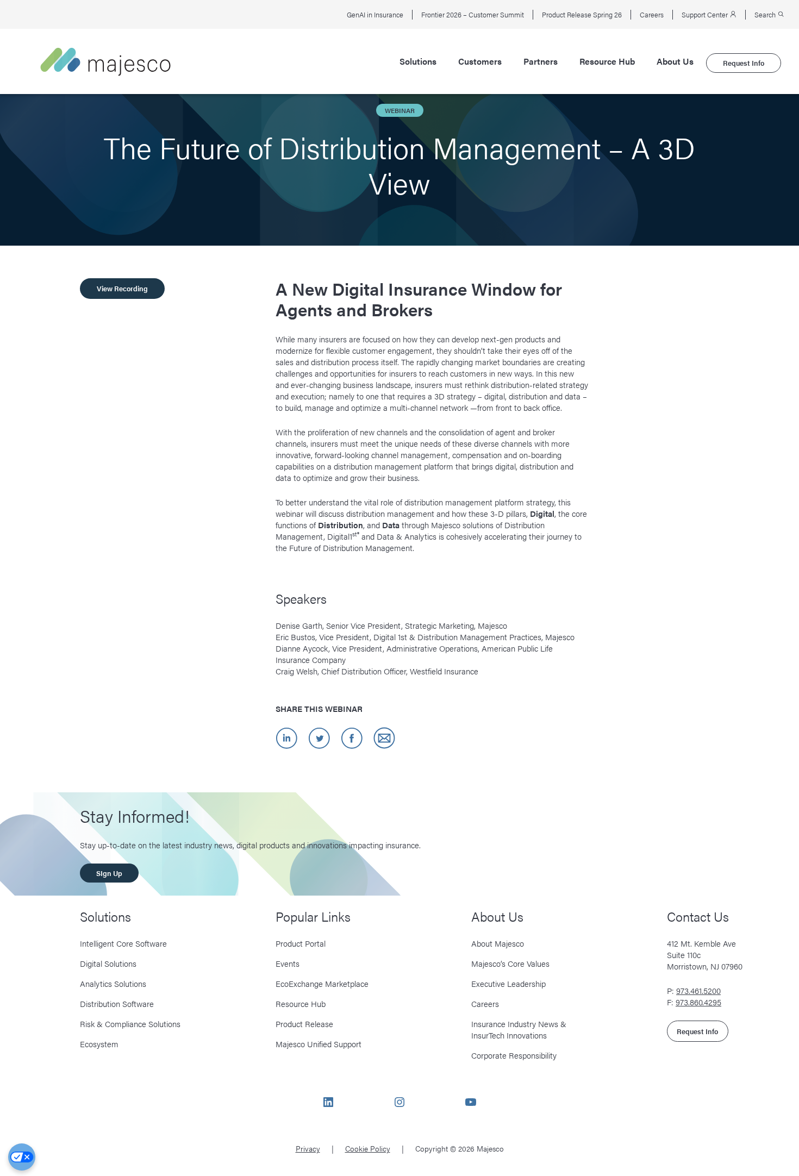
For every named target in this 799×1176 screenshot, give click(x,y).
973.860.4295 (698, 1002)
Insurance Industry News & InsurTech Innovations (518, 1029)
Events (287, 963)
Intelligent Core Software (123, 943)
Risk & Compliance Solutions (130, 1023)
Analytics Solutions (113, 983)
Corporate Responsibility (514, 1055)
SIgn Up (109, 873)
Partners (540, 61)
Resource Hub (607, 61)
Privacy (308, 1148)
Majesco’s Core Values (510, 963)
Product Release (304, 1023)
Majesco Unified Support (318, 1043)
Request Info (743, 63)
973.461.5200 (698, 990)
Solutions (418, 61)
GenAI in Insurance (375, 15)
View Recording (122, 288)
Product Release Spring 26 (582, 15)
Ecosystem (99, 1043)
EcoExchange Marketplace (322, 983)
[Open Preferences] (21, 1157)
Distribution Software (117, 1003)
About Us (675, 61)
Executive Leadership (508, 983)
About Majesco (497, 943)
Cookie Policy (367, 1148)
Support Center (705, 15)
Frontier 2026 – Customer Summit (472, 15)
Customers (480, 61)
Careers (652, 15)
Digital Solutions (108, 963)
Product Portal (301, 943)
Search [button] (765, 15)
